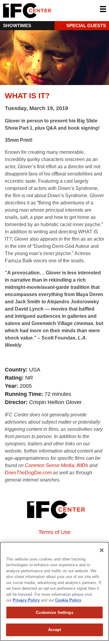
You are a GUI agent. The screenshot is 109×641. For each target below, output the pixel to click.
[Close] (101, 550)
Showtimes (17, 25)
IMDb (82, 465)
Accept (54, 629)
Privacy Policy (26, 600)
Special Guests (86, 25)
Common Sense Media (49, 465)
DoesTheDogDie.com (28, 472)
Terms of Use (54, 532)
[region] (54, 591)
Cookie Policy (68, 600)
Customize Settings (54, 612)
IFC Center (50, 10)
